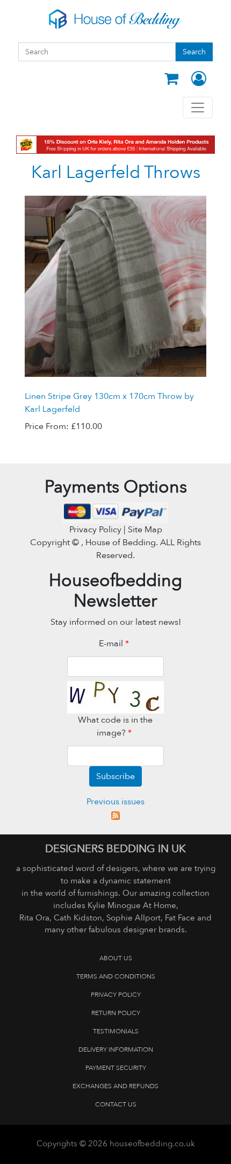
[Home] (115, 19)
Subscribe (115, 776)
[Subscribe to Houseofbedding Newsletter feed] (115, 814)
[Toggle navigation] (198, 107)
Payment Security (115, 1067)
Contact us (115, 1104)
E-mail (114, 643)
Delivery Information (115, 1049)
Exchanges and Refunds (115, 1086)
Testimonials (116, 1031)
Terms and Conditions (115, 976)
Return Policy (115, 1013)
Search (194, 52)
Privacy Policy (116, 994)
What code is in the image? (115, 726)
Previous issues (115, 802)
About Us (115, 958)
